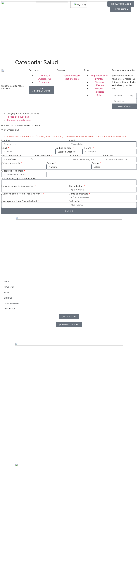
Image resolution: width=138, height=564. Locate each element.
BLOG (6, 292)
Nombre (5, 140)
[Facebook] (12, 95)
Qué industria (76, 186)
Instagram (74, 155)
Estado (50, 163)
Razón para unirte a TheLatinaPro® (19, 201)
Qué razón (74, 201)
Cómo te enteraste (79, 194)
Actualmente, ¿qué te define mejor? (19, 178)
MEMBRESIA (9, 287)
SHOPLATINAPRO (11, 303)
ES (83, 4)
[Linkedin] (19, 95)
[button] (52, 2)
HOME (6, 282)
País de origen (42, 155)
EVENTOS (8, 298)
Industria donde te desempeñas (17, 186)
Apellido (73, 140)
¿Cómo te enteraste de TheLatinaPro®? (21, 194)
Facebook (108, 155)
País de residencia (10, 163)
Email (4, 148)
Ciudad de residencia (12, 171)
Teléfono (87, 148)
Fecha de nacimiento (12, 155)
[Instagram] (4, 95)
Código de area (64, 148)
